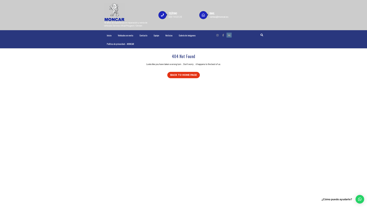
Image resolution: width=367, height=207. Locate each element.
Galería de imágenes (187, 35)
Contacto (143, 35)
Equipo (156, 35)
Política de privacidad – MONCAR (120, 44)
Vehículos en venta (125, 35)
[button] (360, 199)
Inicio (109, 35)
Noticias (168, 35)
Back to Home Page (183, 75)
